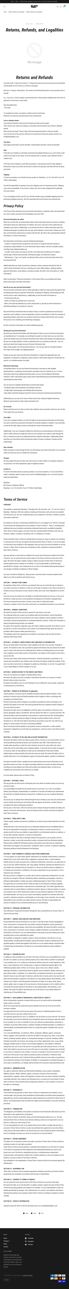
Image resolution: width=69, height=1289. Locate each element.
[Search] (57, 6)
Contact (6, 1247)
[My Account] (60, 6)
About (5, 1244)
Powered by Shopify (27, 1275)
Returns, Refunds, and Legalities (16, 12)
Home (5, 12)
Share (27, 1213)
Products (6, 1241)
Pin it (42, 1213)
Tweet (34, 1213)
